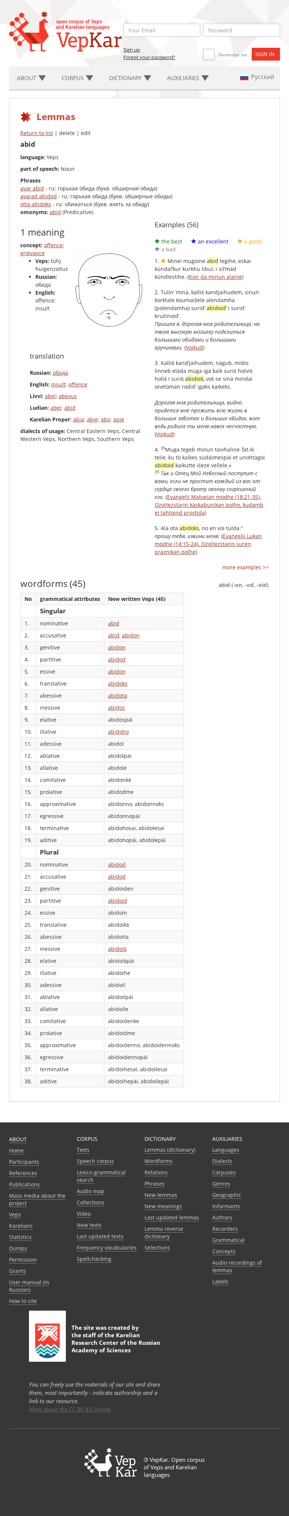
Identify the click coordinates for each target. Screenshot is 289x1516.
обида (60, 372)
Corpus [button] (73, 78)
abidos (116, 707)
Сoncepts (224, 1251)
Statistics (20, 1237)
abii (105, 419)
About (18, 1139)
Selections (157, 1247)
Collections (90, 1202)
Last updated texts (100, 1236)
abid (55, 212)
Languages (225, 1149)
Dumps (18, 1248)
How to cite (23, 1301)
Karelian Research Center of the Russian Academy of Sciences (115, 1342)
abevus (68, 396)
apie (118, 419)
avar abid (32, 188)
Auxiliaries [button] (184, 78)
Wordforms (158, 1161)
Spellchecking (94, 1258)
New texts (89, 1225)
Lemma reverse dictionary (163, 1232)
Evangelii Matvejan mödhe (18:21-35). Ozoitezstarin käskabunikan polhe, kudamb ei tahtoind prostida (209, 504)
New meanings (163, 1206)
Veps (15, 1214)
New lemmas (160, 1194)
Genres (221, 1183)
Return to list (36, 133)
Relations (156, 1172)
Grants (17, 1270)
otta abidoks (35, 204)
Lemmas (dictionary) (169, 1149)
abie (92, 419)
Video (84, 1213)
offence (77, 384)
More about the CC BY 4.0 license (70, 1409)
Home (16, 1150)
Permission (23, 1259)
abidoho (118, 731)
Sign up (131, 49)
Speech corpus (95, 1161)
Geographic (226, 1194)
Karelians (21, 1225)
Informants (226, 1206)
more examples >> (245, 567)
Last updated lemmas (171, 1217)
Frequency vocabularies (107, 1247)
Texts (83, 1149)
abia (78, 419)
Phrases (154, 1183)
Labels (220, 1281)
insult (58, 384)
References (23, 1173)
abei (50, 396)
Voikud (194, 347)
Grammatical (228, 1240)
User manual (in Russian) (29, 1286)
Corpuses (224, 1172)
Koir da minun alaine (215, 276)
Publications (24, 1184)
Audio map (90, 1191)
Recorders (225, 1228)
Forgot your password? (149, 57)
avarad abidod (38, 196)
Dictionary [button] (126, 78)
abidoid (117, 900)
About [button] (27, 78)
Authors (222, 1217)
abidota (117, 695)
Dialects (222, 1161)
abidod (117, 659)
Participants (24, 1161)
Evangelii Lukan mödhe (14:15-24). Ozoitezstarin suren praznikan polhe (208, 543)
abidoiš (117, 948)
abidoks (118, 683)
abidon (131, 635)
